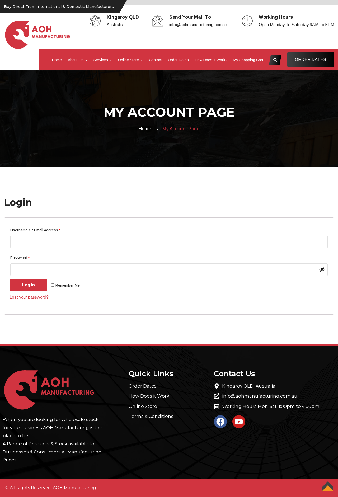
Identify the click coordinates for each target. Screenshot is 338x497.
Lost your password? (29, 297)
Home (57, 60)
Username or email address (43, 229)
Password (27, 257)
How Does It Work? (211, 60)
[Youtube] (238, 421)
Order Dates (178, 60)
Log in (28, 285)
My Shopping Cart (248, 60)
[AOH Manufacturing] (37, 34)
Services (100, 60)
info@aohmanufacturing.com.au (198, 24)
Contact (155, 60)
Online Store (128, 60)
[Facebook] (220, 421)
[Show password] (322, 270)
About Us (75, 60)
